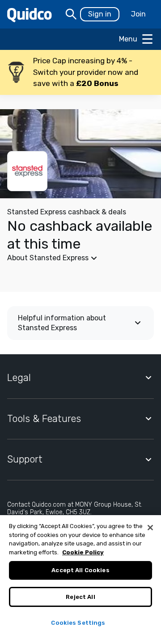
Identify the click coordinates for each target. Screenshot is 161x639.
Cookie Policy (83, 552)
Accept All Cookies (80, 570)
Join (138, 14)
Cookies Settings (78, 622)
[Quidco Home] (29, 14)
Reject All (80, 597)
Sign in (99, 14)
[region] (80, 577)
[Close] (150, 527)
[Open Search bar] (71, 14)
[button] (80, 72)
